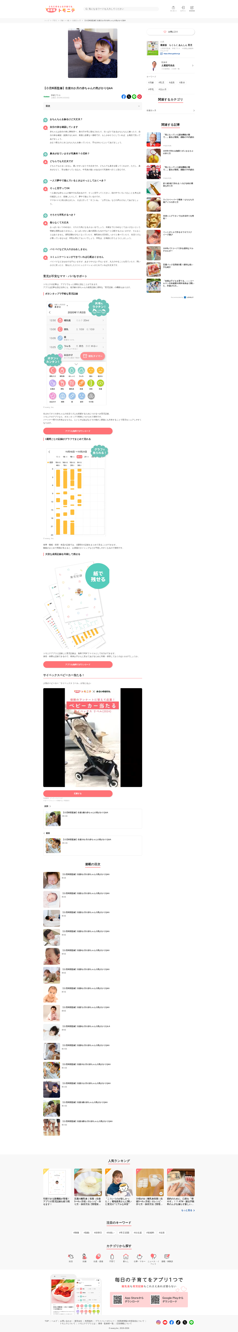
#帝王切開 (124, 1233)
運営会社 (78, 1321)
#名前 (162, 1233)
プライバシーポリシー (105, 1321)
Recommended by (177, 297)
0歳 (68, 20)
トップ (46, 20)
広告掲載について (124, 1323)
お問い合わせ (66, 1321)
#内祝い (110, 1233)
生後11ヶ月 (76, 20)
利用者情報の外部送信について (130, 1321)
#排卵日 (98, 1233)
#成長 (172, 82)
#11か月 (163, 89)
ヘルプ (54, 1321)
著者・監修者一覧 (106, 1323)
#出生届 (138, 1233)
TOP (47, 1321)
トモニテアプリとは (86, 1323)
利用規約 (89, 1321)
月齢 (62, 20)
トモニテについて (67, 1323)
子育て (54, 20)
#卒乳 (151, 89)
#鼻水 (182, 82)
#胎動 (86, 1233)
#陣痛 (76, 1233)
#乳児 (161, 82)
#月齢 (151, 82)
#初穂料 (150, 1233)
